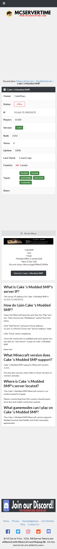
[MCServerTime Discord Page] (49, 531)
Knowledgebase (30, 521)
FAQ (22, 524)
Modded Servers (44, 81)
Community (25, 182)
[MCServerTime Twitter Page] (18, 531)
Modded (24, 173)
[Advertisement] (28, 48)
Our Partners (47, 521)
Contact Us (33, 524)
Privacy (15, 521)
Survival (35, 173)
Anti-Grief (38, 178)
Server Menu (30, 233)
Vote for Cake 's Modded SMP (28, 273)
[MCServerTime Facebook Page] (8, 531)
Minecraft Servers (25, 81)
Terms (6, 521)
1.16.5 (19, 127)
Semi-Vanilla (26, 178)
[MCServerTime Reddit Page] (39, 531)
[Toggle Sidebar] (4, 3)
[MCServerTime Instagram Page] (29, 531)
